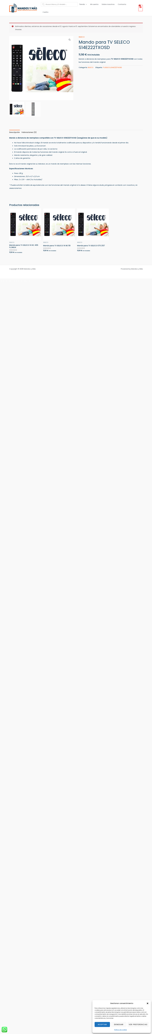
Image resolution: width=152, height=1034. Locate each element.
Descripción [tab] (14, 132)
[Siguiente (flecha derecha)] (11, 284)
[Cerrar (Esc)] (26, 280)
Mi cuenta (94, 4)
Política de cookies (120, 1030)
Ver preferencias (138, 1024)
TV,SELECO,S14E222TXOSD (112, 67)
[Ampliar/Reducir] (3, 280)
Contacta (122, 4)
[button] (147, 1003)
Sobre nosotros (108, 4)
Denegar (118, 1024)
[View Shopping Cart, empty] (140, 8)
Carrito (45, 12)
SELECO (82, 37)
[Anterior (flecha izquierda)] (3, 284)
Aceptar (102, 1024)
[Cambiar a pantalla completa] (11, 280)
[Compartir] (18, 280)
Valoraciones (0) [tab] (29, 132)
